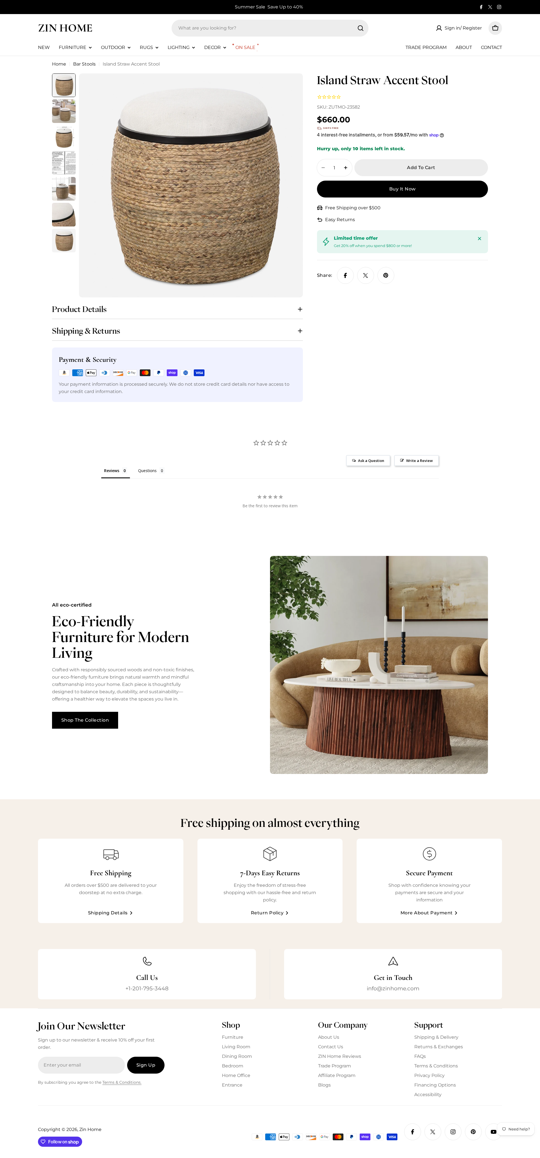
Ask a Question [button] (371, 460)
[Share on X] (365, 275)
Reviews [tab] (111, 470)
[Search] (360, 28)
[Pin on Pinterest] (385, 275)
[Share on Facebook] (345, 275)
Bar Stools (84, 64)
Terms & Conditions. (121, 1082)
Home (59, 64)
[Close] (479, 239)
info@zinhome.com (393, 988)
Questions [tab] (147, 470)
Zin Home (65, 28)
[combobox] (270, 28)
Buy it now (402, 189)
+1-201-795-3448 (146, 988)
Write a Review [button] (419, 460)
